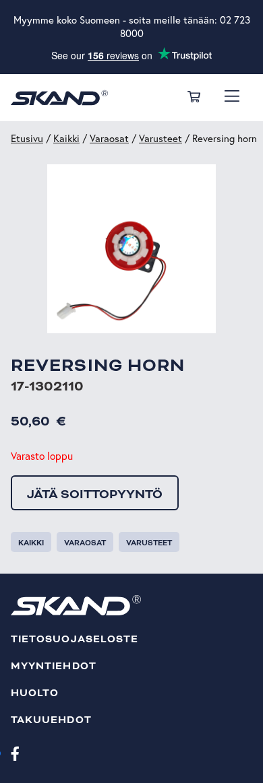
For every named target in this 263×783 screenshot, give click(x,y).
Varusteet (160, 138)
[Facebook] (15, 753)
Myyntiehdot (53, 666)
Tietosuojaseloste (74, 639)
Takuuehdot (51, 720)
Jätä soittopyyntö (95, 494)
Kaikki (66, 138)
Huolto (35, 693)
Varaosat (109, 138)
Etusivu (27, 138)
